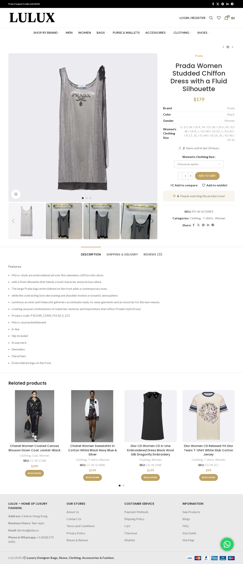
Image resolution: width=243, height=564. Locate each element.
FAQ (185, 526)
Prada (199, 55)
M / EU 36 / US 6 (213, 127)
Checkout (130, 533)
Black (231, 114)
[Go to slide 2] (123, 486)
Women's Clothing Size (198, 157)
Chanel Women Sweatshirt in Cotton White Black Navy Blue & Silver (92, 450)
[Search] (211, 18)
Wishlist (129, 540)
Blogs (186, 519)
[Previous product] (223, 47)
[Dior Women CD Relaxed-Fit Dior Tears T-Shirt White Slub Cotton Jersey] (208, 416)
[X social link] (217, 4)
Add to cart (207, 175)
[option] (83, 198)
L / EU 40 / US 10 (208, 131)
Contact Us (73, 519)
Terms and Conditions (80, 526)
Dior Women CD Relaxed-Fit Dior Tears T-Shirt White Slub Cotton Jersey (208, 450)
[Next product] (232, 47)
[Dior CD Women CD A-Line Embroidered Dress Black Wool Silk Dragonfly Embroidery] (150, 416)
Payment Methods (136, 512)
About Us (72, 512)
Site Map (188, 540)
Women (229, 120)
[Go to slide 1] (120, 486)
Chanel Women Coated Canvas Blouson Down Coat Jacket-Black (35, 448)
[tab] (91, 252)
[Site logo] (32, 17)
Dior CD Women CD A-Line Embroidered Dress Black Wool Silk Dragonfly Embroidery (150, 450)
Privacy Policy (75, 533)
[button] (13, 221)
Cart (127, 526)
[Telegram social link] (232, 4)
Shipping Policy (134, 519)
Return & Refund (77, 540)
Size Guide (189, 533)
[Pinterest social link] (222, 4)
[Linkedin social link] (227, 4)
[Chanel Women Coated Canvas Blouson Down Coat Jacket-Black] (34, 416)
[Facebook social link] (213, 4)
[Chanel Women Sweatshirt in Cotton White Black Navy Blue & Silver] (92, 416)
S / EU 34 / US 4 (190, 127)
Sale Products (191, 512)
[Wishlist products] (218, 18)
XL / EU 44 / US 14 (206, 135)
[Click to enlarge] (16, 194)
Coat (35, 455)
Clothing (195, 218)
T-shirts (208, 218)
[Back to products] (228, 47)
